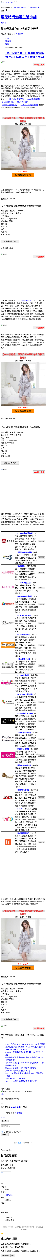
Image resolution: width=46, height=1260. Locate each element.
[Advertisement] (23, 277)
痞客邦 (13, 1107)
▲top (3, 1117)
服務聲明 (24, 1229)
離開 (12, 1255)
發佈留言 (5, 1134)
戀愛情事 (18, 1113)
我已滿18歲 (5, 1255)
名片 (7, 44)
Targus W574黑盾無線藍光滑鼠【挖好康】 (21, 1081)
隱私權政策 (39, 1227)
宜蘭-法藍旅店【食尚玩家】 (16, 1079)
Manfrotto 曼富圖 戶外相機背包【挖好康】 (21, 1068)
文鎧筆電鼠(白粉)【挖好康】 (16, 1049)
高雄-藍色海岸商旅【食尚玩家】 (18, 1071)
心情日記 (19, 34)
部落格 (8, 41)
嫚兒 (2, 1094)
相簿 (7, 38)
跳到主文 (4, 23)
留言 (18, 1107)
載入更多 (5, 1121)
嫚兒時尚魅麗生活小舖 (19, 17)
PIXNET (10, 1227)
